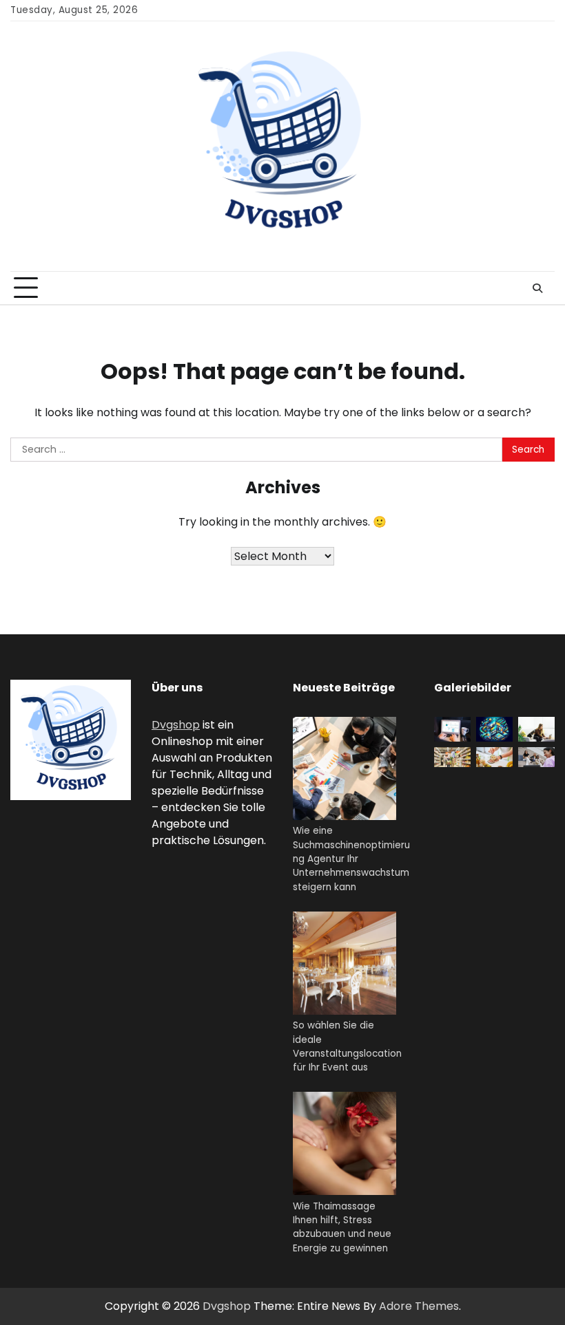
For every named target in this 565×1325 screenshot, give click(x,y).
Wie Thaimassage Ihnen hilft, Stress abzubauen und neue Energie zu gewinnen (342, 1227)
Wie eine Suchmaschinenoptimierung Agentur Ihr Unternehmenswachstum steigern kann (351, 858)
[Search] (537, 288)
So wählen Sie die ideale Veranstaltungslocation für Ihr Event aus (347, 1046)
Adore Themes (419, 1306)
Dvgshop (176, 725)
